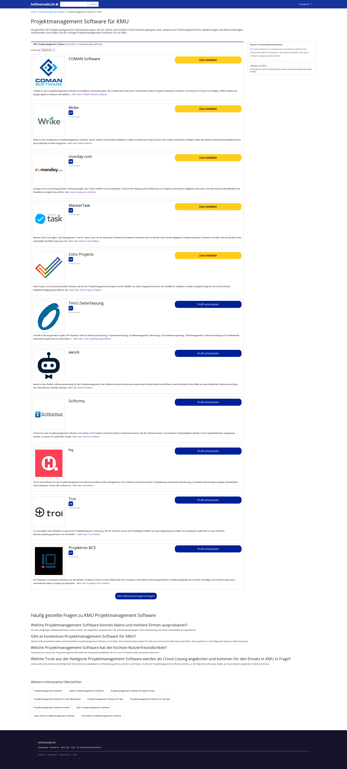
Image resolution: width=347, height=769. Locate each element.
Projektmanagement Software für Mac (105, 699)
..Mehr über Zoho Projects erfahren (85, 289)
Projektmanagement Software (48, 690)
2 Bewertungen (74, 214)
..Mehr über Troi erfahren (88, 534)
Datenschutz (65, 754)
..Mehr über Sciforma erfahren (85, 436)
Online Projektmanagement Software (86, 690)
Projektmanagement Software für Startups (150, 699)
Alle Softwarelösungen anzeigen (136, 596)
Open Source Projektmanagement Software (54, 715)
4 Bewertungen (74, 263)
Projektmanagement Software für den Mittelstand (57, 699)
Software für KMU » (258, 65)
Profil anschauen (208, 304)
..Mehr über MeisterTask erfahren (83, 241)
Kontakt (41, 754)
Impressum (52, 754)
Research (54, 747)
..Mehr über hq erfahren (83, 485)
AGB (75, 754)
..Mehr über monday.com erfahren (80, 192)
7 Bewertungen (74, 165)
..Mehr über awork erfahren (79, 387)
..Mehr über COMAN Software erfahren (89, 94)
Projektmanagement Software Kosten (51, 707)
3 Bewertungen (74, 117)
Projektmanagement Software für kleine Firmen (133, 690)
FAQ (73, 747)
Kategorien (43, 747)
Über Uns (64, 747)
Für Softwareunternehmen (89, 747)
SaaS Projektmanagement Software (93, 707)
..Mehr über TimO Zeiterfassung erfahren (92, 338)
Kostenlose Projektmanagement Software (101, 715)
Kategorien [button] (304, 4)
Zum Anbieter (208, 60)
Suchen (93, 4)
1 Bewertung (73, 557)
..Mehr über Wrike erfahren (79, 143)
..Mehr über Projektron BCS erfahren (93, 583)
